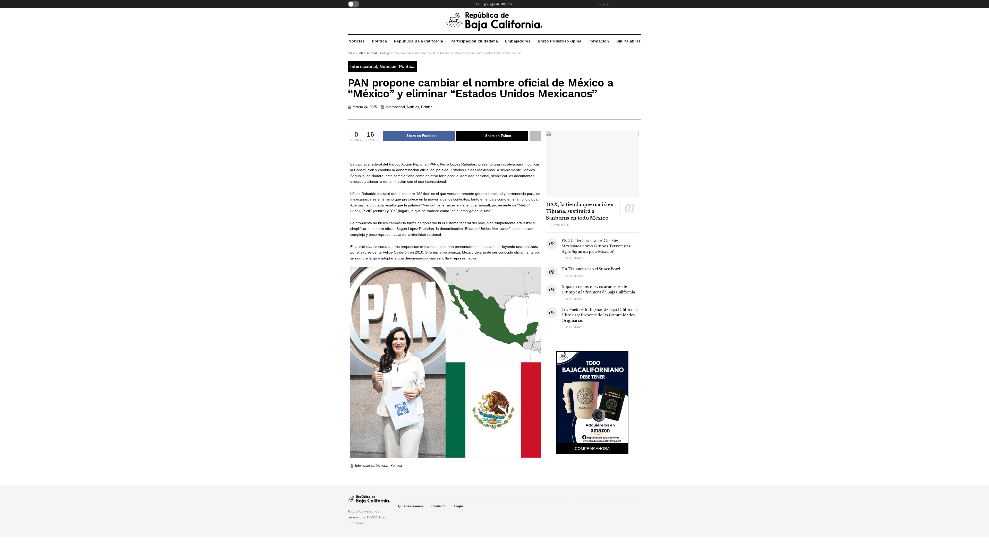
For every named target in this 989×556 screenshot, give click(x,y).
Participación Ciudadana (474, 41)
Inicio (351, 53)
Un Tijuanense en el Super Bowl (590, 269)
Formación (599, 41)
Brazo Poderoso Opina (559, 41)
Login (458, 506)
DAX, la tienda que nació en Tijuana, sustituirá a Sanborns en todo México (579, 211)
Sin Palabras (628, 41)
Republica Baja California (418, 41)
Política (379, 41)
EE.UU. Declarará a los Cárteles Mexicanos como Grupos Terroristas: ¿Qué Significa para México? (596, 246)
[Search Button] (638, 4)
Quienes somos (410, 506)
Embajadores (517, 41)
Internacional (368, 53)
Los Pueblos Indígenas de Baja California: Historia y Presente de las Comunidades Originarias (599, 315)
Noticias (356, 41)
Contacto (438, 506)
